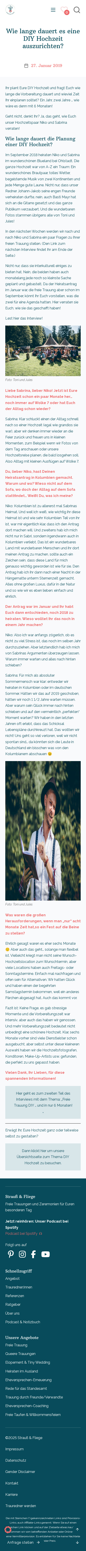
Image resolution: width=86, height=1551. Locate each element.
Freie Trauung (16, 1345)
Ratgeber (13, 1304)
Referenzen (14, 1296)
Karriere (11, 1494)
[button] (8, 1530)
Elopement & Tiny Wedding (27, 1362)
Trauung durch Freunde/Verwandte (34, 1397)
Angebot (12, 1278)
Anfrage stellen (20, 1542)
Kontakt (11, 1483)
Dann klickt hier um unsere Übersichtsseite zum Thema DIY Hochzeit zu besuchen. (43, 1157)
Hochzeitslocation (20, 962)
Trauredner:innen (18, 1287)
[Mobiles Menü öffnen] (53, 10)
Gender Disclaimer (20, 1472)
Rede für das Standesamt (26, 1388)
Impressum (14, 1449)
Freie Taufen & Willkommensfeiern (33, 1415)
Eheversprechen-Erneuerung (28, 1380)
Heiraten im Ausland (21, 1371)
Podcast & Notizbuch (22, 1322)
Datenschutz (15, 1460)
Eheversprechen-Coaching (27, 1406)
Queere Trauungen (20, 1354)
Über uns (12, 1313)
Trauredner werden (20, 1506)
